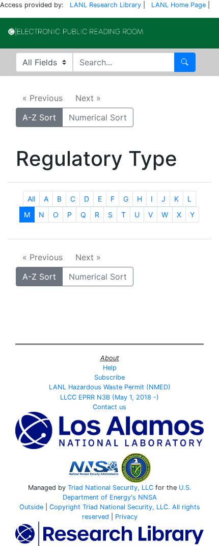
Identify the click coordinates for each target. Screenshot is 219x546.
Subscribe (109, 377)
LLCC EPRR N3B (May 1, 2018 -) (109, 397)
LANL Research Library (105, 5)
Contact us (109, 407)
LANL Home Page (178, 5)
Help (110, 367)
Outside (31, 507)
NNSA (147, 497)
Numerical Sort (98, 117)
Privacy (126, 516)
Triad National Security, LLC (110, 487)
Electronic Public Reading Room (75, 31)
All (31, 198)
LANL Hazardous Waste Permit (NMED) (110, 387)
